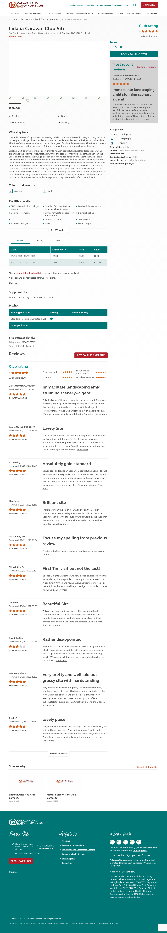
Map (58, 240)
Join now (149, 5)
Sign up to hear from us (138, 855)
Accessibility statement (28, 923)
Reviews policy (114, 923)
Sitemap (74, 923)
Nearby (39, 240)
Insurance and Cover (33, 13)
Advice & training (134, 13)
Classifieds (118, 5)
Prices (20, 240)
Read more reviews (146, 67)
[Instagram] (119, 842)
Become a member (21, 861)
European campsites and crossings (79, 13)
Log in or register (77, 5)
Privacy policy (64, 923)
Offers (120, 13)
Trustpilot (13, 872)
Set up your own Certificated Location (78, 850)
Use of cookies (13, 923)
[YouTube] (132, 842)
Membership (15, 13)
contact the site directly (28, 273)
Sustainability (103, 923)
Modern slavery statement (88, 923)
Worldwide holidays (105, 13)
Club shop (90, 5)
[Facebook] (112, 842)
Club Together (151, 13)
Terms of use (42, 923)
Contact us (67, 863)
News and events (104, 5)
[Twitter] (125, 842)
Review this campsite (91, 355)
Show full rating (18, 398)
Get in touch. (128, 871)
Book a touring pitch (134, 54)
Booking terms (53, 923)
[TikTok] (138, 842)
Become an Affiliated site (73, 845)
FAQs (127, 5)
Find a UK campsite (53, 13)
